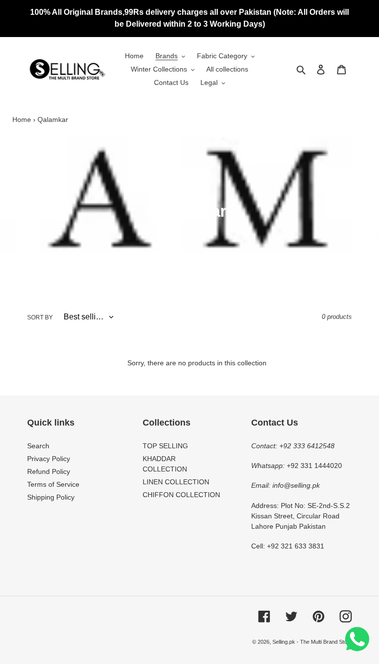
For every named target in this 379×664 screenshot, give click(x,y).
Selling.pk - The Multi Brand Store (312, 642)
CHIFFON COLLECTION (181, 495)
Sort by (40, 317)
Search (38, 446)
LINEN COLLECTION (176, 482)
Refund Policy (48, 471)
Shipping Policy (51, 497)
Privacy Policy (48, 459)
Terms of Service (53, 484)
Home (21, 119)
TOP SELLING (165, 446)
